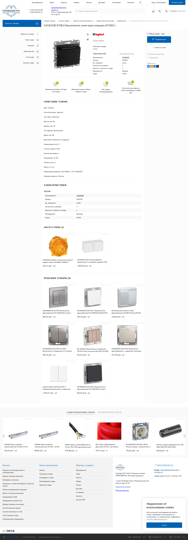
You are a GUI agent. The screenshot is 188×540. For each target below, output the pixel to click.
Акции (52, 2)
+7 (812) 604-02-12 (29, 537)
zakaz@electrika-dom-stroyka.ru (50, 537)
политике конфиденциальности (156, 519)
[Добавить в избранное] (88, 35)
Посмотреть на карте (123, 487)
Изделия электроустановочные (13, 476)
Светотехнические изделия (12, 508)
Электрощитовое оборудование (13, 519)
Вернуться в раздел (27, 34)
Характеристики (29, 51)
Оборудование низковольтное (12, 500)
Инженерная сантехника (10, 480)
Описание (31, 45)
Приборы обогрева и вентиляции (13, 504)
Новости (64, 2)
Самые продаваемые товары (80, 412)
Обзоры (76, 2)
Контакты (131, 2)
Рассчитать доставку (156, 54)
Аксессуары (30, 57)
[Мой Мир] (154, 66)
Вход (153, 2)
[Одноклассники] (151, 66)
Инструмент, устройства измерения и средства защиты (18, 485)
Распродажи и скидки (46, 477)
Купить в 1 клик (160, 47)
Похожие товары (28, 63)
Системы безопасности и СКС (12, 512)
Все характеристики (127, 53)
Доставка (102, 2)
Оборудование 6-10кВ (10, 497)
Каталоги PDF (80, 500)
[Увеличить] (67, 54)
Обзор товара (29, 40)
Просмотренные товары (110, 412)
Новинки (42, 470)
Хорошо (164, 525)
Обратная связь (12, 537)
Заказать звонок (177, 2)
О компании (116, 2)
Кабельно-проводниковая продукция (15, 489)
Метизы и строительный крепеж (13, 493)
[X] (157, 66)
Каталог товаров (12, 23)
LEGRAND (125, 57)
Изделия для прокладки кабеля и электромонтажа (14, 471)
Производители (37, 2)
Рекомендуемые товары (47, 481)
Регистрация (161, 2)
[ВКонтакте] (148, 66)
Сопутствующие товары (10, 515)
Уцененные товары (45, 485)
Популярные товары (46, 474)
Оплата (89, 2)
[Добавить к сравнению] (88, 39)
